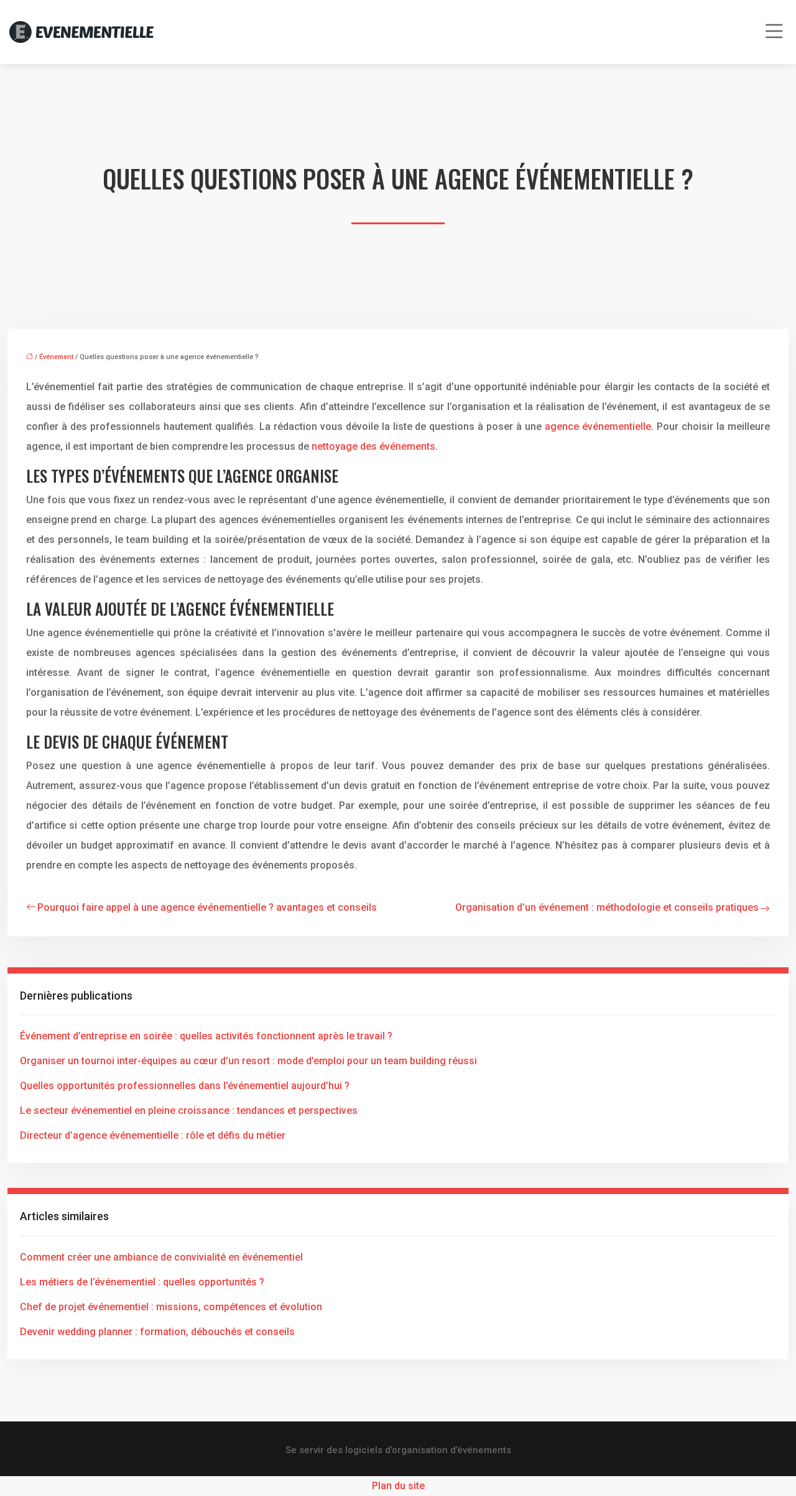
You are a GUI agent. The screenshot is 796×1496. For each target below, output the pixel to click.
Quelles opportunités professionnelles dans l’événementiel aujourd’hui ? (184, 1086)
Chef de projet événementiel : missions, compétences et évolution (171, 1307)
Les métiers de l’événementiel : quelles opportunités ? (142, 1282)
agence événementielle (598, 426)
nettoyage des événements (373, 446)
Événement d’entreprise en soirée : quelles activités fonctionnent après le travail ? (206, 1036)
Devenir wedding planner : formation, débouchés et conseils (157, 1332)
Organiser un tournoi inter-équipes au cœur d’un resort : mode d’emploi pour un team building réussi (248, 1061)
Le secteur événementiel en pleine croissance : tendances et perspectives (189, 1110)
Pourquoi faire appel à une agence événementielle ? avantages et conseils (207, 907)
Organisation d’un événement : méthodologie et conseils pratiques (607, 907)
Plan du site (398, 1486)
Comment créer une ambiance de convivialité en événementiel (161, 1257)
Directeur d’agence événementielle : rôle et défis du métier (152, 1135)
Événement (56, 357)
